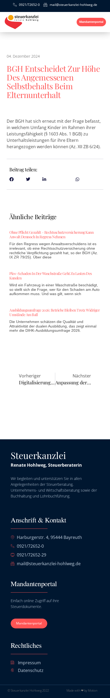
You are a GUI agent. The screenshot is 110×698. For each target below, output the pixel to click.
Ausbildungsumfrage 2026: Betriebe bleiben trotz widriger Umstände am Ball (54, 312)
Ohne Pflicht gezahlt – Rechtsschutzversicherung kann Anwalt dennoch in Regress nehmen (51, 234)
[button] (65, 22)
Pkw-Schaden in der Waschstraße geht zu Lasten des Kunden (50, 275)
